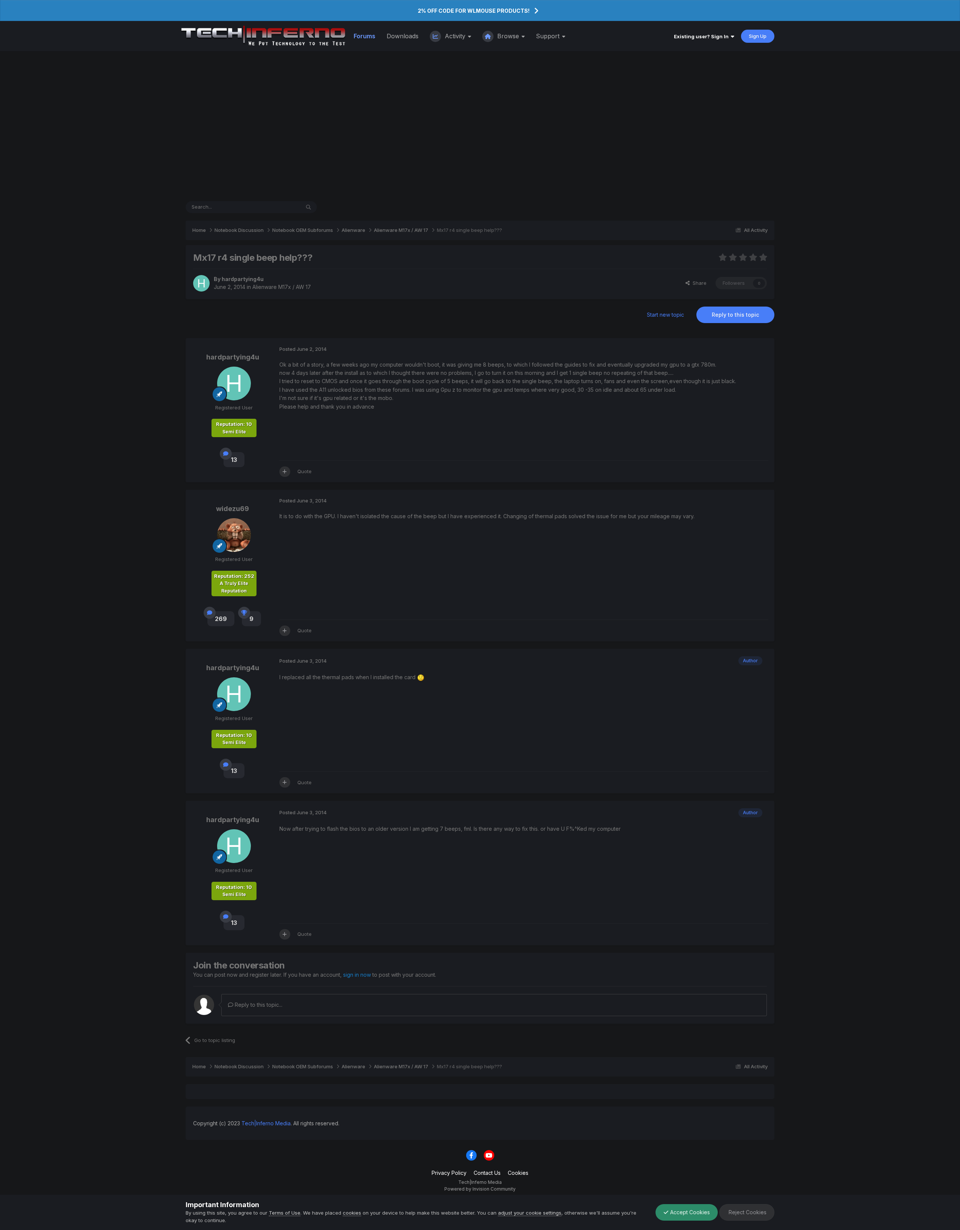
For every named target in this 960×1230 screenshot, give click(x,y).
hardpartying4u (243, 279)
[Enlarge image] (420, 677)
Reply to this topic (735, 314)
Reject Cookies (746, 1212)
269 (221, 619)
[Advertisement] (480, 126)
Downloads (402, 36)
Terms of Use (284, 1213)
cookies (352, 1213)
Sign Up (757, 36)
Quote (304, 471)
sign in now (357, 974)
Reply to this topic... (257, 1004)
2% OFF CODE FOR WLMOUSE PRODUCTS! (474, 11)
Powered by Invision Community (480, 1189)
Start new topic (665, 314)
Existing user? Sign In (702, 36)
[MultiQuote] (284, 471)
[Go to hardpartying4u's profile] (201, 283)
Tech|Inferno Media (266, 1123)
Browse (508, 36)
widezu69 (232, 509)
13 (234, 459)
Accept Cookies (689, 1212)
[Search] (308, 207)
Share (698, 283)
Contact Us (487, 1173)
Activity (455, 36)
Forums (364, 36)
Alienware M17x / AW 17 (281, 287)
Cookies (518, 1173)
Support (548, 36)
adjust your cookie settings (529, 1213)
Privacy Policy (449, 1173)
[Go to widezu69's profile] (234, 535)
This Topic (278, 207)
